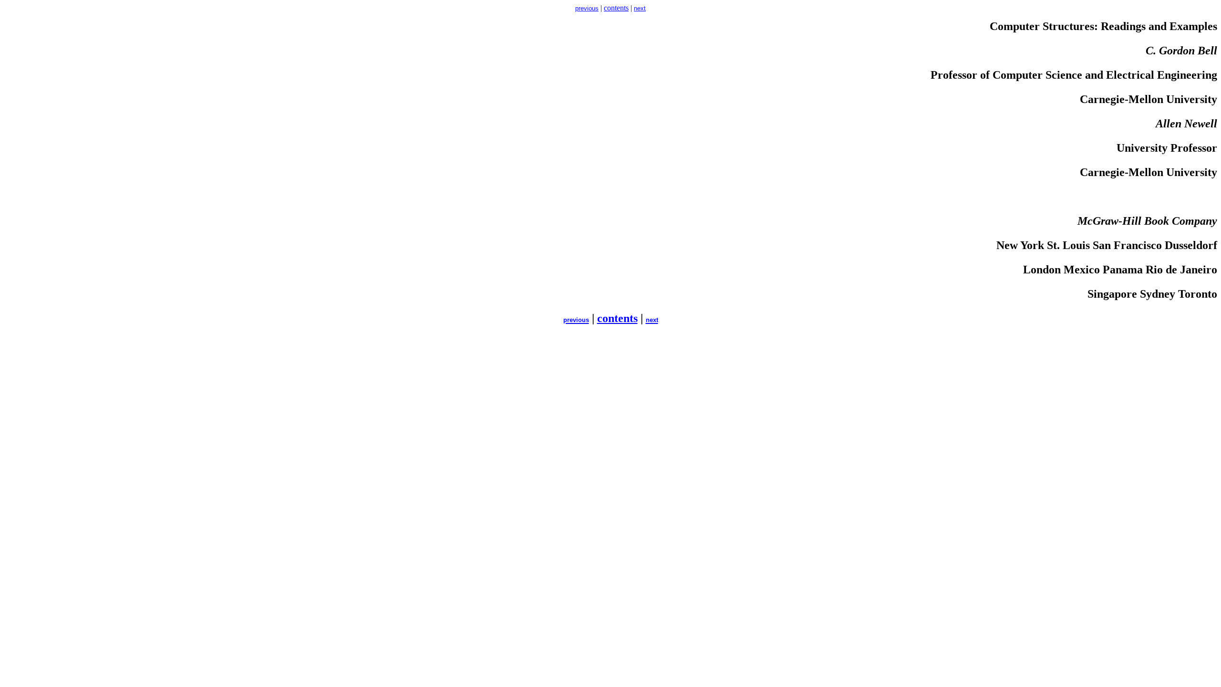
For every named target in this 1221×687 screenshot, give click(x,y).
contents (616, 8)
